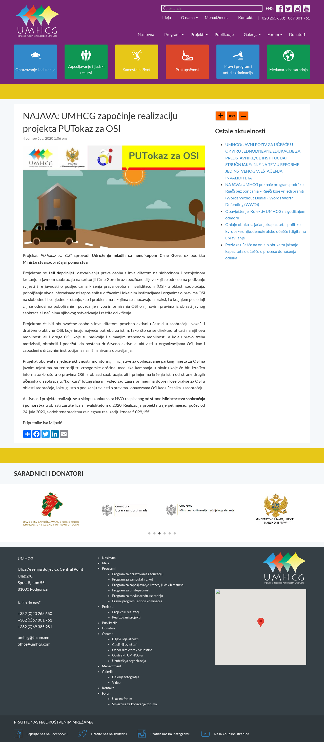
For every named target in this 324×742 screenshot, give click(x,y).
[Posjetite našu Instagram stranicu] (297, 8)
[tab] (149, 532)
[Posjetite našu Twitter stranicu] (288, 8)
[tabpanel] (51, 509)
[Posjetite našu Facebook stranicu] (278, 8)
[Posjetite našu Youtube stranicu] (306, 8)
